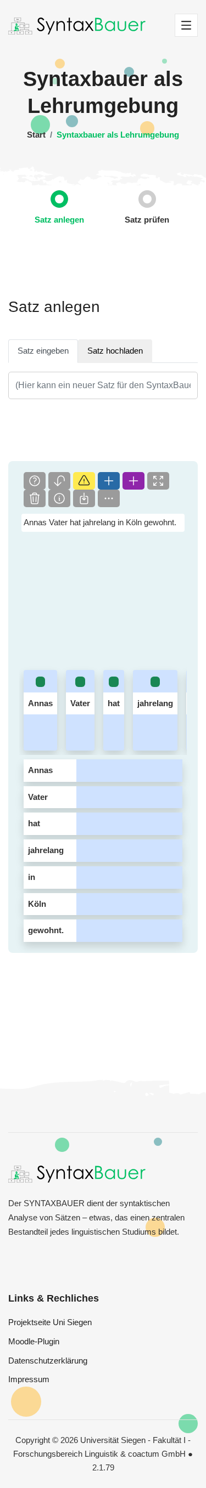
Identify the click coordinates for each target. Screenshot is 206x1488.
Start (36, 134)
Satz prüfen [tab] (147, 219)
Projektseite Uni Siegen (50, 1322)
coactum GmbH (157, 1453)
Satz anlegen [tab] (59, 219)
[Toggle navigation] (186, 25)
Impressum (28, 1379)
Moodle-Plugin (33, 1341)
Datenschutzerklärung (47, 1360)
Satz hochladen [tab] (115, 350)
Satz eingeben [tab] (43, 350)
